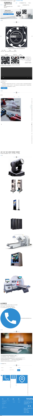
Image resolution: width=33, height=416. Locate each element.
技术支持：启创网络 (26, 412)
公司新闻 (14, 400)
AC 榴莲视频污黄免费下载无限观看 (4, 401)
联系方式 (19, 400)
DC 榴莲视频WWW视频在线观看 (4, 403)
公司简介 (8, 400)
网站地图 (1, 415)
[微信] (28, 406)
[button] (1, 36)
